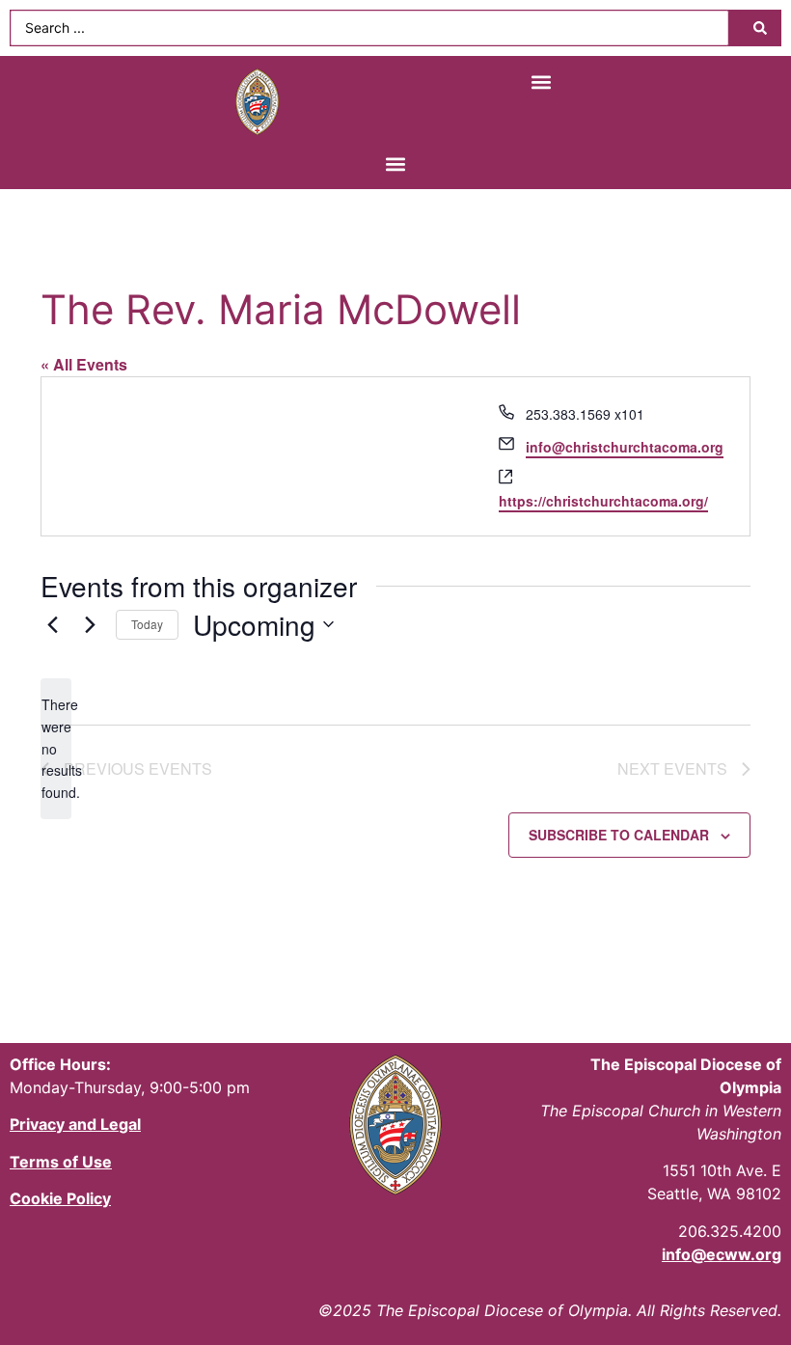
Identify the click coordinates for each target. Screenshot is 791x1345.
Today (147, 624)
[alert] (56, 748)
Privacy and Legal (75, 1124)
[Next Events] (89, 624)
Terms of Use (61, 1161)
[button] (542, 81)
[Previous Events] (52, 624)
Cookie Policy (60, 1198)
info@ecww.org (721, 1254)
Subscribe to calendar (619, 834)
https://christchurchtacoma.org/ (603, 500)
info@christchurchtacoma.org (624, 446)
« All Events (84, 364)
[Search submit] (760, 28)
